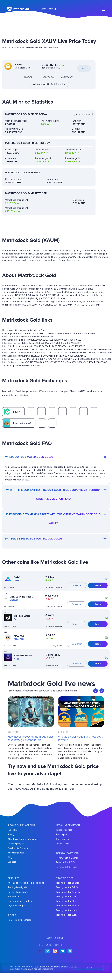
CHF (79, 304)
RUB (51, 304)
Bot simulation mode (18, 892)
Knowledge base (16, 852)
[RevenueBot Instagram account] (55, 951)
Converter (77, 585)
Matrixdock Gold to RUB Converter (49, 84)
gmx (17, 580)
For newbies (14, 896)
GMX (17, 577)
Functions (12, 830)
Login (43, 8)
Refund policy (62, 843)
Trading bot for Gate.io (67, 905)
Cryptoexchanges (16, 905)
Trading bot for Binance (67, 883)
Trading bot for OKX (66, 901)
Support (12, 862)
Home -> (5, 47)
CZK (65, 304)
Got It (89, 968)
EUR (29, 304)
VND (69, 304)
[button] (95, 690)
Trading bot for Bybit (66, 915)
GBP (34, 304)
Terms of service (64, 830)
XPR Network (23, 655)
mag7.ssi (19, 639)
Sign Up (53, 8)
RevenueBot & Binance (67, 858)
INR (60, 304)
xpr (16, 658)
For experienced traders (20, 901)
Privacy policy (62, 834)
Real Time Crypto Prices (19, 920)
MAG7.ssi (19, 635)
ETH (93, 304)
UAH (56, 304)
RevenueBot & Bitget (66, 867)
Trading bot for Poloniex (68, 892)
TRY (74, 304)
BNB (98, 304)
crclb (14, 599)
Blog (10, 857)
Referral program (16, 843)
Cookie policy (62, 839)
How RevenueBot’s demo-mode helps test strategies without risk (31, 738)
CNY (38, 304)
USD (24, 304)
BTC (88, 304)
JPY (42, 304)
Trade (98, 585)
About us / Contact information (23, 839)
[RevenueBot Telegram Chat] (70, 951)
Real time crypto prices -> (17, 47)
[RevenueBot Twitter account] (47, 951)
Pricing (11, 834)
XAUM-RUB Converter (51, 47)
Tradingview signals (17, 887)
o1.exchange (22, 616)
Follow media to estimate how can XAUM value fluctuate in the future (42, 691)
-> (35, 47)
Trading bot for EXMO (67, 887)
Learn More (47, 969)
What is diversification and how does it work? (80, 738)
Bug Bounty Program (18, 848)
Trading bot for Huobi (66, 910)
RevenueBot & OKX (65, 862)
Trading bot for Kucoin (67, 896)
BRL (47, 304)
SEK (83, 304)
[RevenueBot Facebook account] (40, 951)
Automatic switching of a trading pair (26, 883)
